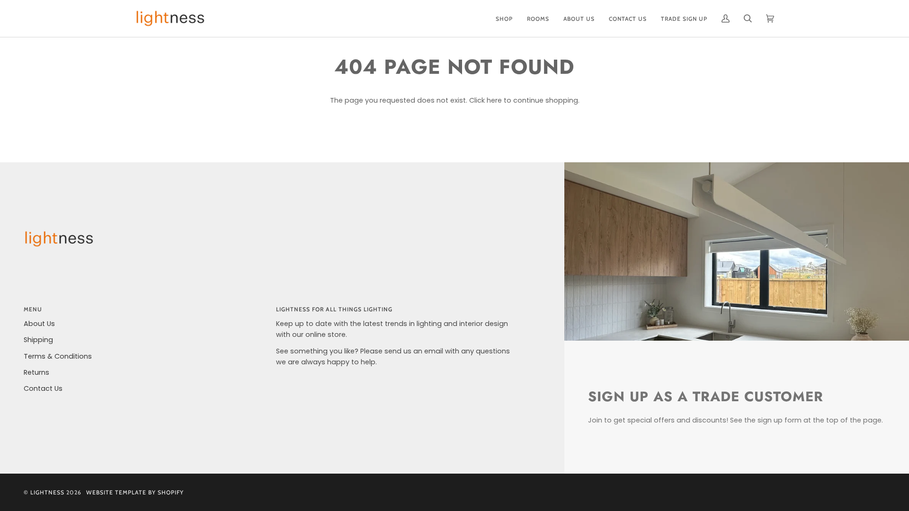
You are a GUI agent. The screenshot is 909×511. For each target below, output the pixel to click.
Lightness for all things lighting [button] (334, 309)
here (494, 100)
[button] (504, 18)
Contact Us (43, 388)
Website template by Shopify (135, 492)
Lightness (47, 492)
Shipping (38, 339)
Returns (36, 372)
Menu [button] (33, 309)
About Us (39, 323)
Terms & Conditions (58, 356)
